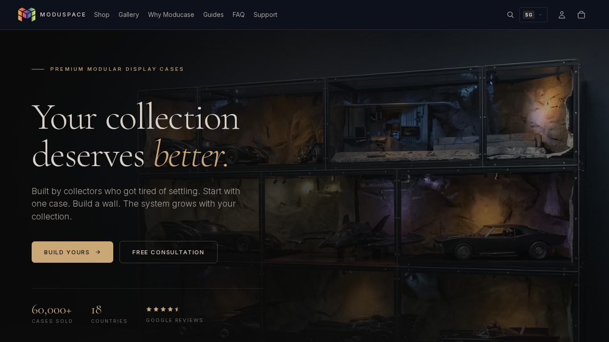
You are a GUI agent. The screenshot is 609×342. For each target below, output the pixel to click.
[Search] (510, 14)
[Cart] (581, 14)
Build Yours (67, 252)
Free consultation (168, 252)
